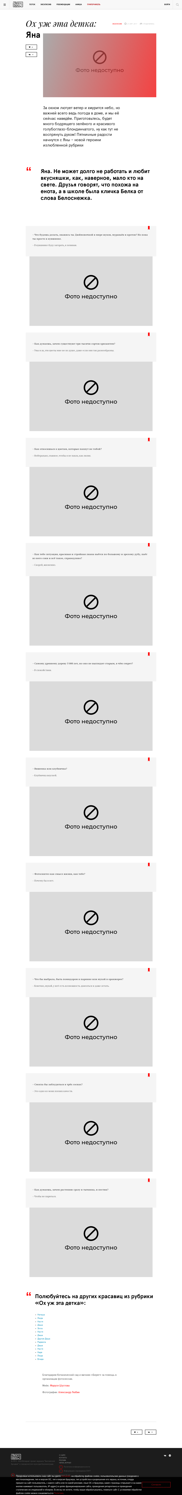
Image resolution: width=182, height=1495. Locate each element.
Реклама (62, 1460)
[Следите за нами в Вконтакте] (165, 1456)
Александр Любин (69, 1392)
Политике (58, 1493)
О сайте (62, 1455)
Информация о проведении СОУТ (77, 1471)
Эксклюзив (46, 4)
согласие (65, 1476)
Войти (167, 4)
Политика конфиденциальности (76, 1467)
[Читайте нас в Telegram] (170, 1456)
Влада (40, 1359)
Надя (39, 1352)
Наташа (41, 1315)
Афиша (78, 4)
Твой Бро (18, 4)
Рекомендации (63, 4)
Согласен (156, 1485)
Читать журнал (65, 1463)
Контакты (63, 1458)
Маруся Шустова (60, 1385)
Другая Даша (43, 1339)
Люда (40, 1318)
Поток (32, 4)
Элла (40, 1328)
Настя (40, 1322)
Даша (40, 1325)
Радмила (41, 1342)
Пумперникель (93, 4)
